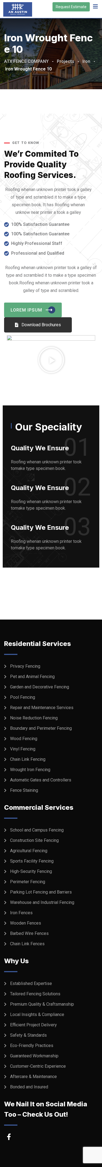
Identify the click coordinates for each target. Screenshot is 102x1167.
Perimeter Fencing (27, 881)
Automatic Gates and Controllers (40, 780)
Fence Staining (24, 790)
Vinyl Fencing (22, 749)
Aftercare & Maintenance (33, 1076)
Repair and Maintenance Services (41, 707)
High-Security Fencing (31, 871)
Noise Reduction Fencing (34, 717)
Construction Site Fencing (34, 840)
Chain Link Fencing (27, 759)
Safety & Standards (28, 1035)
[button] (51, 360)
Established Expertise (31, 983)
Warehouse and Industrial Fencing (42, 902)
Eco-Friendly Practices (31, 1045)
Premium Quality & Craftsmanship (42, 1004)
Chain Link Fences (27, 943)
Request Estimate (71, 7)
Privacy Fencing (25, 666)
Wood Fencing (23, 738)
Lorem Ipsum (26, 310)
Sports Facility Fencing (32, 861)
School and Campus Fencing (37, 830)
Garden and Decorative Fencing (39, 686)
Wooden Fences (25, 923)
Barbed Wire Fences (29, 933)
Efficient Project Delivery (33, 1024)
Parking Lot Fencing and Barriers (41, 892)
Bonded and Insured (29, 1086)
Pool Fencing (22, 697)
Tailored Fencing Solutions (35, 993)
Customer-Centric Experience (38, 1066)
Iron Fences (21, 912)
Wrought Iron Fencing (30, 769)
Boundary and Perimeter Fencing (41, 728)
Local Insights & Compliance (37, 1014)
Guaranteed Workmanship (34, 1055)
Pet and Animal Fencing (32, 676)
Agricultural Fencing (28, 850)
